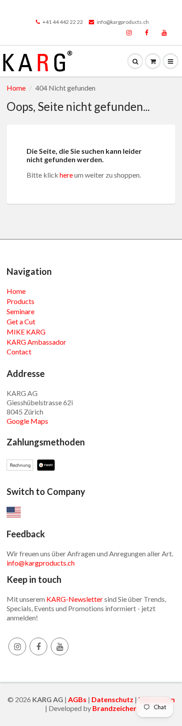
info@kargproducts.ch (123, 22)
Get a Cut (21, 321)
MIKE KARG (26, 331)
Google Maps (27, 421)
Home (16, 88)
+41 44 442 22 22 (62, 22)
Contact (19, 351)
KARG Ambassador (36, 342)
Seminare (20, 311)
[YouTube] (164, 33)
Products (20, 301)
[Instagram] (129, 33)
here (66, 175)
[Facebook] (146, 33)
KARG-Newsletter (74, 599)
